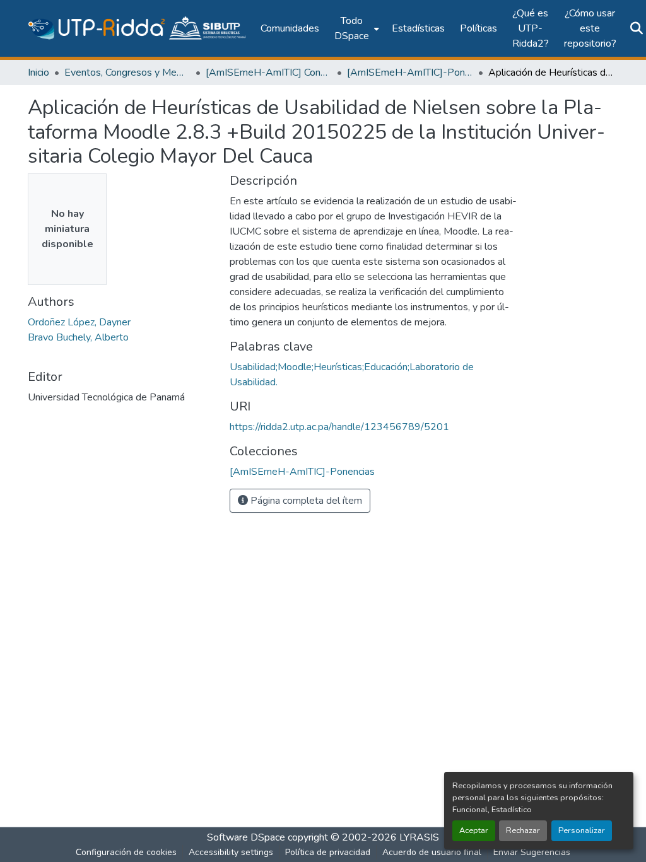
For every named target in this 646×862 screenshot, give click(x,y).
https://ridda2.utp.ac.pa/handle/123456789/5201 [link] (339, 427)
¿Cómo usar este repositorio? (590, 28)
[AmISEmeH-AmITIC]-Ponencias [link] (410, 72)
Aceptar (473, 830)
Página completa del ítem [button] (305, 501)
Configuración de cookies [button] (126, 852)
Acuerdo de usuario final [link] (431, 852)
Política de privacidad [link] (327, 852)
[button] (138, 28)
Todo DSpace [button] (351, 28)
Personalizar (581, 830)
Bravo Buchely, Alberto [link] (78, 337)
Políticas (478, 28)
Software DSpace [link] (246, 837)
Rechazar (523, 830)
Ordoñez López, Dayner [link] (79, 322)
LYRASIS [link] (419, 837)
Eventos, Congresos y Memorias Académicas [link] (127, 72)
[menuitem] (355, 28)
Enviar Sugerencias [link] (531, 852)
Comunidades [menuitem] (290, 28)
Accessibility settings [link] (231, 852)
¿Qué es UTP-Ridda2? (530, 28)
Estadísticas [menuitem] (418, 28)
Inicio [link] (38, 72)
